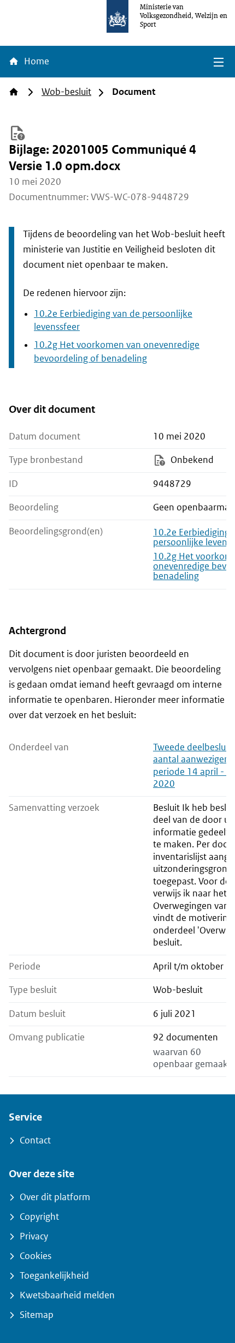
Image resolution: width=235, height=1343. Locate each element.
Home (35, 61)
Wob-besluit (66, 92)
